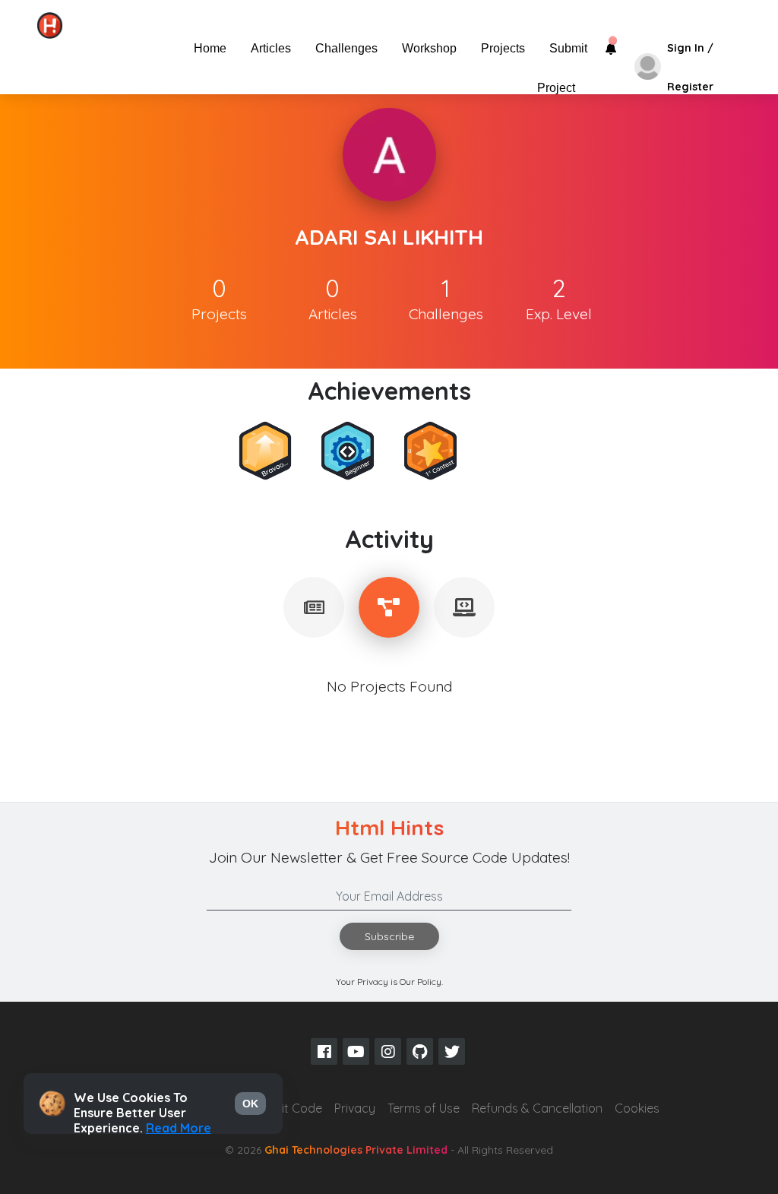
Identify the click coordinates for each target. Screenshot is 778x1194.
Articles (271, 48)
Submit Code (286, 1108)
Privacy (354, 1108)
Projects (503, 48)
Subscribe (389, 936)
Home (210, 48)
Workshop (429, 48)
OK (250, 1103)
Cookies (637, 1108)
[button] (158, 47)
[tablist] (313, 607)
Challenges (346, 48)
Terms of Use (423, 1108)
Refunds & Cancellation (537, 1108)
